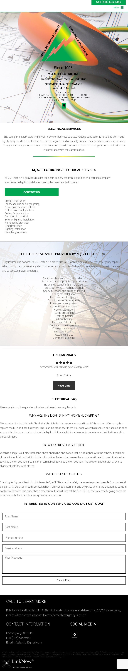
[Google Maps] (74, 635)
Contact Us (31, 192)
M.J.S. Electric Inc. (64, 74)
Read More (64, 385)
